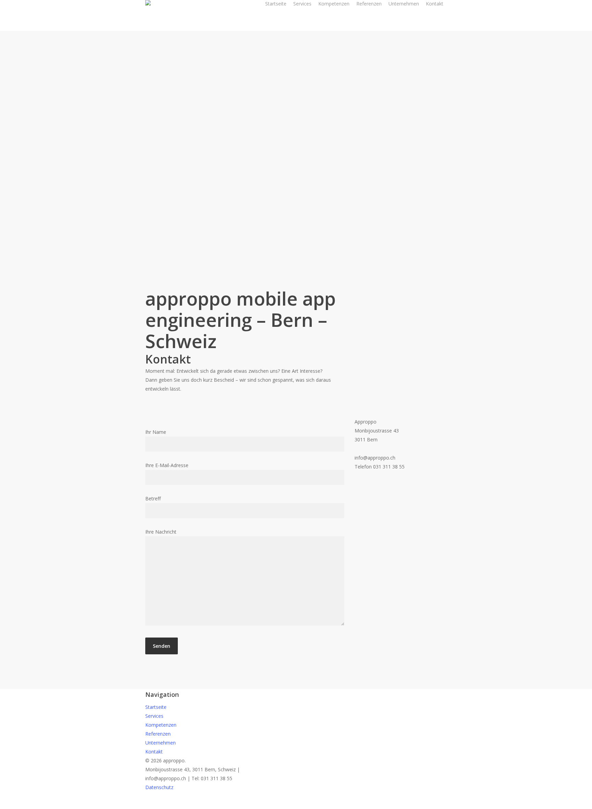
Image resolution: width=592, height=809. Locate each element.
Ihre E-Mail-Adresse (166, 465)
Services (154, 716)
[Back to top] (296, 804)
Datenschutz (159, 787)
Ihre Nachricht (160, 531)
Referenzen (158, 733)
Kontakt (154, 751)
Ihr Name (155, 432)
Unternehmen (160, 742)
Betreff (153, 498)
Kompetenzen (160, 725)
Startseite (155, 707)
